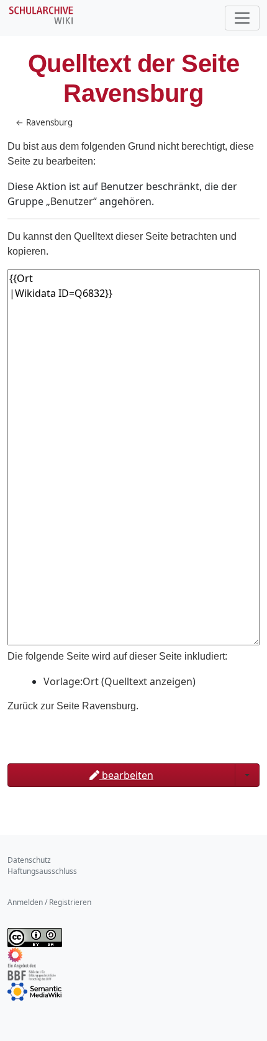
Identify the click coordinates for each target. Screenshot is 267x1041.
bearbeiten (126, 775)
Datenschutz (29, 860)
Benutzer (71, 201)
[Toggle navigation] (242, 18)
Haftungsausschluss (42, 871)
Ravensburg (49, 122)
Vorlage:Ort (71, 681)
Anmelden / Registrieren (49, 902)
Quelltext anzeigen (148, 681)
